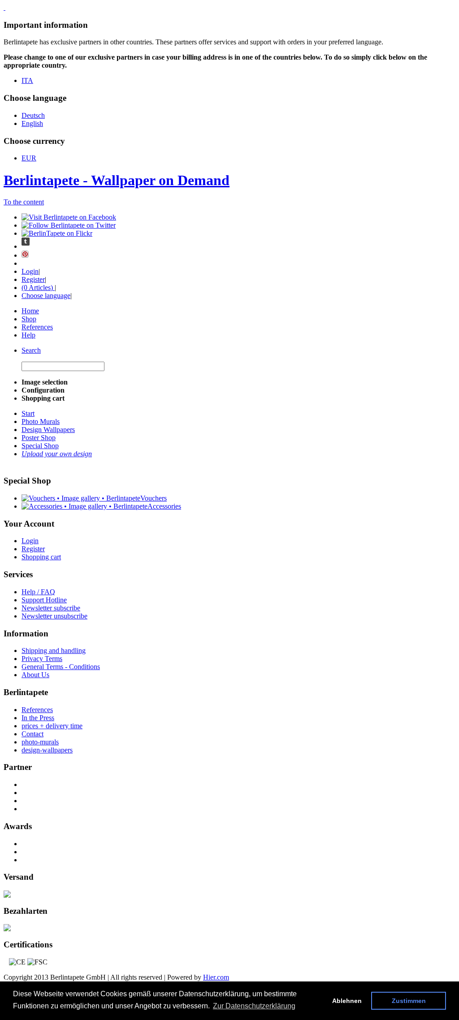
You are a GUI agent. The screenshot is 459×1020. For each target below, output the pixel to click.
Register (33, 279)
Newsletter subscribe (51, 608)
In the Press (38, 718)
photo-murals (40, 742)
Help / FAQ (38, 592)
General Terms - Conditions (61, 666)
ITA (27, 80)
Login (30, 271)
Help (28, 335)
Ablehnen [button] (347, 1000)
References (37, 327)
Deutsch (33, 115)
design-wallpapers (47, 750)
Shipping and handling (54, 650)
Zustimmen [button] (409, 1000)
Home (30, 311)
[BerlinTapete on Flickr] (57, 233)
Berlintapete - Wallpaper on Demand (117, 180)
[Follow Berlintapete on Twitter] (69, 225)
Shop (29, 319)
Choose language (46, 295)
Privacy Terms (42, 658)
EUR (29, 158)
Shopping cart (41, 557)
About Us (35, 675)
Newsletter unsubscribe (54, 616)
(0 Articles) (38, 287)
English (32, 123)
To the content (24, 202)
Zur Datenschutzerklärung (254, 1006)
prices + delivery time (52, 726)
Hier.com (216, 977)
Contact (32, 734)
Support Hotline (44, 600)
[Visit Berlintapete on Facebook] (69, 217)
